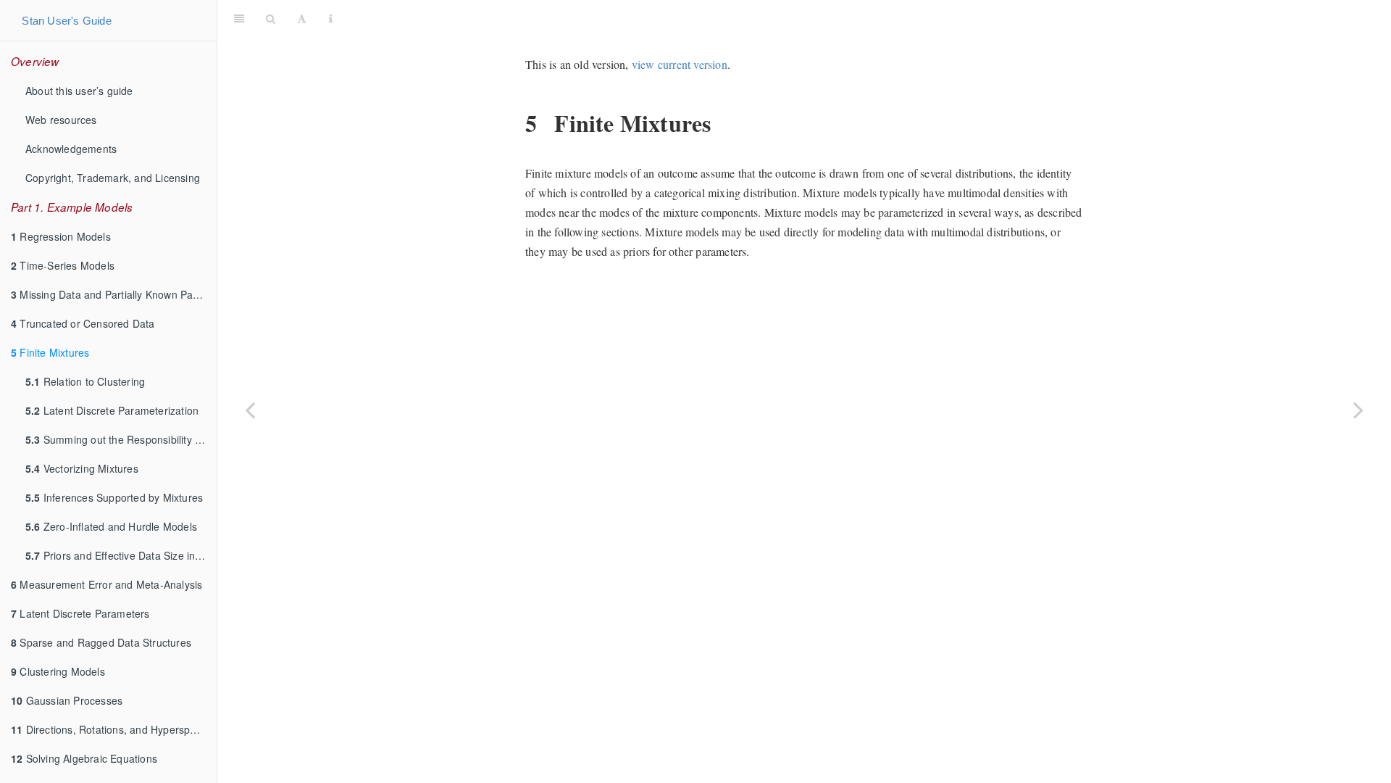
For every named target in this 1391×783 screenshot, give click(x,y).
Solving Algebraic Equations (84, 758)
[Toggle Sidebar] (239, 18)
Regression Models (61, 236)
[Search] (270, 18)
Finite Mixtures (50, 352)
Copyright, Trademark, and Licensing (112, 177)
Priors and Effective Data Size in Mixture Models (121, 555)
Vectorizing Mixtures (81, 468)
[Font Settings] (301, 18)
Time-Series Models (62, 265)
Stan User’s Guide (864, 17)
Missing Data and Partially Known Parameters (114, 294)
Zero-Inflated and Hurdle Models (111, 526)
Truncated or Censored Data (83, 323)
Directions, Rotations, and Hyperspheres (114, 729)
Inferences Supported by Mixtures (114, 497)
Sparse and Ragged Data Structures (101, 642)
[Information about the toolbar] (330, 18)
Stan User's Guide (66, 20)
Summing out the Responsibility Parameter (121, 439)
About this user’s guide (79, 90)
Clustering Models (58, 671)
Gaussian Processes (66, 700)
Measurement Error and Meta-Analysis (106, 584)
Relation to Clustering (85, 381)
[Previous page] (250, 409)
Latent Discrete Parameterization (112, 410)
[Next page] (1358, 409)
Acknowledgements (71, 148)
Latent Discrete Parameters (80, 613)
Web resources (61, 119)
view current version (679, 64)
